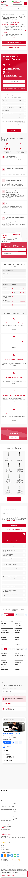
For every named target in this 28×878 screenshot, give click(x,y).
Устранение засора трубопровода (8, 107)
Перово (16, 664)
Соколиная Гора (4, 669)
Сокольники (17, 669)
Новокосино (3, 664)
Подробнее (14, 329)
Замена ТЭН (4, 103)
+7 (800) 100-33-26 (17, 4)
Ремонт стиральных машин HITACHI (9, 809)
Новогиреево (18, 662)
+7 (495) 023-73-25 (17, 1)
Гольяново (3, 657)
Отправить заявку (14, 86)
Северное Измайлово (19, 667)
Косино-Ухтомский (19, 660)
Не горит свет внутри (6, 305)
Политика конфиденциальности (14, 865)
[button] (2, 615)
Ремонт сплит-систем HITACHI (7, 806)
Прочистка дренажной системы (7, 117)
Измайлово (3, 660)
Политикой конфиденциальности (14, 695)
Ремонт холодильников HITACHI (8, 811)
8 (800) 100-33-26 (5, 827)
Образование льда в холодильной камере (7, 301)
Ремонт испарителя (5, 110)
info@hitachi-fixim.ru (5, 831)
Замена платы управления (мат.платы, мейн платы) (9, 100)
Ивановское (17, 657)
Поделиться (2, 855)
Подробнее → (22, 288)
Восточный (3, 655)
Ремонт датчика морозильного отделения (7, 114)
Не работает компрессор (5, 288)
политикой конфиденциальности (19, 256)
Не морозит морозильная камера (6, 292)
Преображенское (5, 667)
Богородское (4, 653)
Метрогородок (4, 662)
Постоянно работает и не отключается (7, 297)
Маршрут (8, 742)
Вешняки (17, 653)
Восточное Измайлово (20, 655)
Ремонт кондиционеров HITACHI (8, 803)
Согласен (24, 874)
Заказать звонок (14, 437)
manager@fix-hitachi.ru (6, 834)
